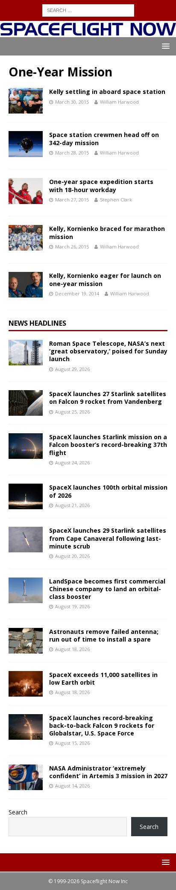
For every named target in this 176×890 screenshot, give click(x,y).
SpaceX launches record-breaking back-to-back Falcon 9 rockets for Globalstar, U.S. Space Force (101, 725)
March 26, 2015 (72, 246)
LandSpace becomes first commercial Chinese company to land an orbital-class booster (107, 589)
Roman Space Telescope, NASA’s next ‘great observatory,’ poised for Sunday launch (108, 351)
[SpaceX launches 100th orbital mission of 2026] (26, 496)
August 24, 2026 (72, 462)
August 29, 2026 (72, 369)
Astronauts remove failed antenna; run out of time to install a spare (103, 635)
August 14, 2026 (72, 785)
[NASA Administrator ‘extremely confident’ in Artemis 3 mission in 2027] (26, 777)
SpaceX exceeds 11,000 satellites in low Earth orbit (103, 678)
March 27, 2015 (72, 199)
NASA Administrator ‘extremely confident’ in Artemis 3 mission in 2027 (108, 772)
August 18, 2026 (72, 649)
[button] (164, 46)
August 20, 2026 (72, 556)
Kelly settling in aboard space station (107, 92)
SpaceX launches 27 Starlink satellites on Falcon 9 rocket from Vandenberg (107, 398)
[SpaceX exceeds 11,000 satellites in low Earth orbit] (26, 684)
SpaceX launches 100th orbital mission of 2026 (108, 491)
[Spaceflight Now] (88, 32)
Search (18, 812)
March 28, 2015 (72, 152)
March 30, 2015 (72, 102)
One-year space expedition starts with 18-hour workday (101, 185)
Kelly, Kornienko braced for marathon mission (107, 232)
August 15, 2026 (72, 743)
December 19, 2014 (77, 293)
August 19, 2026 (72, 606)
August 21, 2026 (72, 505)
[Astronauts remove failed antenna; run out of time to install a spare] (26, 641)
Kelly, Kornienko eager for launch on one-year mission (105, 279)
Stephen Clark (116, 199)
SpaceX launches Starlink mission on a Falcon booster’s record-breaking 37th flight (108, 444)
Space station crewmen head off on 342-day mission (104, 138)
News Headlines (37, 323)
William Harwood (119, 102)
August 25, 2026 (72, 412)
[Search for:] (88, 10)
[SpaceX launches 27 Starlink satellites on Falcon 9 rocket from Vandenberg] (26, 403)
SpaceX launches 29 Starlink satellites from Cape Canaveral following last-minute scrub (107, 538)
